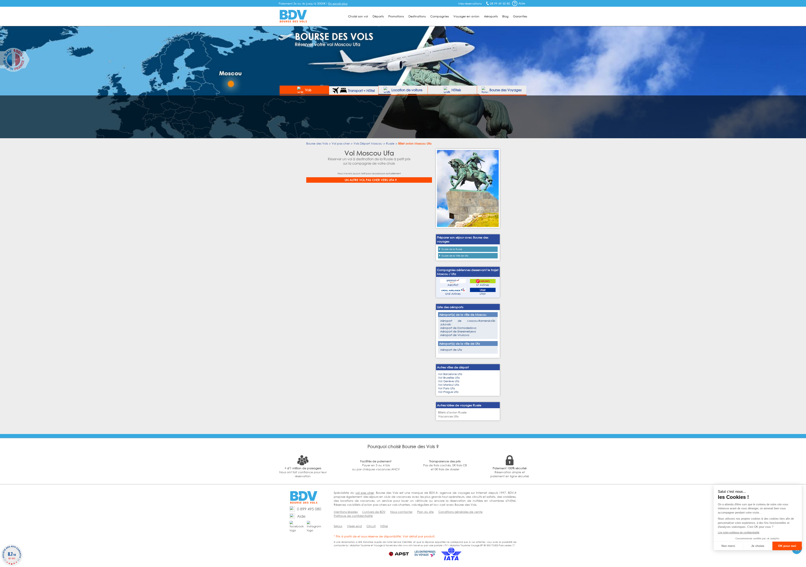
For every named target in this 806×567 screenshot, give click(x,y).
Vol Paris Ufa (446, 388)
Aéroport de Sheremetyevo (458, 331)
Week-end (354, 526)
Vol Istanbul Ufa (448, 385)
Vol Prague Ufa (448, 392)
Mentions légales (346, 512)
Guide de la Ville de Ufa (454, 255)
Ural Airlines (453, 294)
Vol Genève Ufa (448, 381)
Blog (505, 16)
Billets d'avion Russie (452, 412)
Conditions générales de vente (460, 512)
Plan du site (425, 512)
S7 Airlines (482, 285)
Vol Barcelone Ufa (450, 374)
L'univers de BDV (374, 512)
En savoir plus (337, 3)
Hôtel (384, 526)
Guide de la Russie (451, 249)
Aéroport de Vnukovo (454, 335)
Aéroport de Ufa (451, 350)
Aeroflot (452, 285)
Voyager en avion (466, 16)
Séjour (338, 526)
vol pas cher (364, 493)
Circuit (371, 526)
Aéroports (491, 16)
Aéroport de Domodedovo (458, 328)
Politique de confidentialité (353, 516)
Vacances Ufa (448, 416)
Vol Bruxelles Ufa (449, 377)
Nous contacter (401, 512)
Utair (483, 294)
